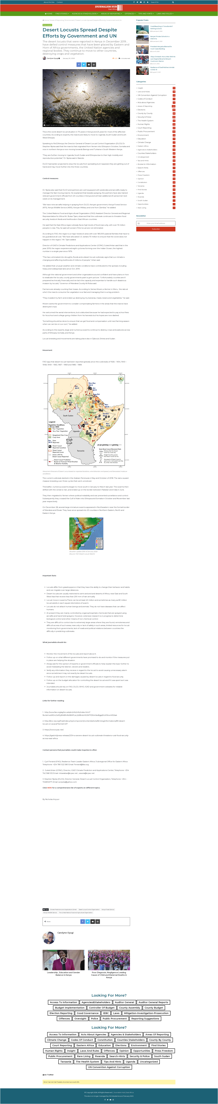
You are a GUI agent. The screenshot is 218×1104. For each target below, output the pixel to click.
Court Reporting (144, 128)
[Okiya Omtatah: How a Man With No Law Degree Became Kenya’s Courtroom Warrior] (142, 60)
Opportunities (143, 204)
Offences (129, 14)
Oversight (80, 1018)
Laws (116, 1013)
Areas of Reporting (110, 14)
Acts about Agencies (146, 102)
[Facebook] (79, 64)
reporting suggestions (145, 1018)
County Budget (154, 1007)
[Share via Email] (89, 64)
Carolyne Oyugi (52, 58)
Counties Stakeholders (147, 153)
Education (142, 139)
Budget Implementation (69, 1007)
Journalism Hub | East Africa (124, 1092)
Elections (141, 110)
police (94, 1018)
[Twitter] (84, 64)
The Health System (146, 121)
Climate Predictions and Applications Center (63, 909)
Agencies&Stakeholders (96, 1002)
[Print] (94, 64)
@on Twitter (48, 1075)
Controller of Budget (102, 1007)
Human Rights (144, 124)
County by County (145, 113)
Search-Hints (143, 168)
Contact (60, 2)
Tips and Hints (145, 14)
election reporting (61, 1013)
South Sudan (143, 200)
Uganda (141, 193)
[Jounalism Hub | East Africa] (109, 8)
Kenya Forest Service (108, 909)
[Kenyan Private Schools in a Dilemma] (142, 39)
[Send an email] (59, 58)
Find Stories (62, 14)
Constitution (142, 182)
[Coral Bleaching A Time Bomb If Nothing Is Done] (142, 29)
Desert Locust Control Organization (89, 909)
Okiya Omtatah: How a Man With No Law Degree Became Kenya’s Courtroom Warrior (162, 59)
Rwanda (141, 197)
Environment (69, 20)
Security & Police (144, 117)
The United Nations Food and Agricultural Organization (76, 912)
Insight (140, 88)
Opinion (141, 179)
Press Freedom (144, 175)
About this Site (49, 2)
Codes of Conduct (145, 99)
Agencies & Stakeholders (84, 14)
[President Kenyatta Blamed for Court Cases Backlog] (142, 49)
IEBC (106, 1013)
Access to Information (147, 164)
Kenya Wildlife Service (50, 912)
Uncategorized (143, 157)
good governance (88, 1013)
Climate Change (144, 142)
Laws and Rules (164, 14)
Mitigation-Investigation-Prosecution (146, 1013)
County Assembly (129, 1007)
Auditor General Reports (153, 1002)
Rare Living (142, 208)
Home (49, 14)
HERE (49, 788)
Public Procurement (146, 132)
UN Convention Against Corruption (152, 95)
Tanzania (141, 186)
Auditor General (124, 1002)
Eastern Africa (143, 146)
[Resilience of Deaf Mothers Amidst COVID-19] (142, 70)
